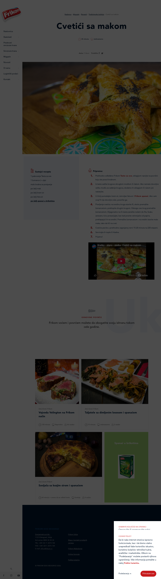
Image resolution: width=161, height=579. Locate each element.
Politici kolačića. (132, 563)
